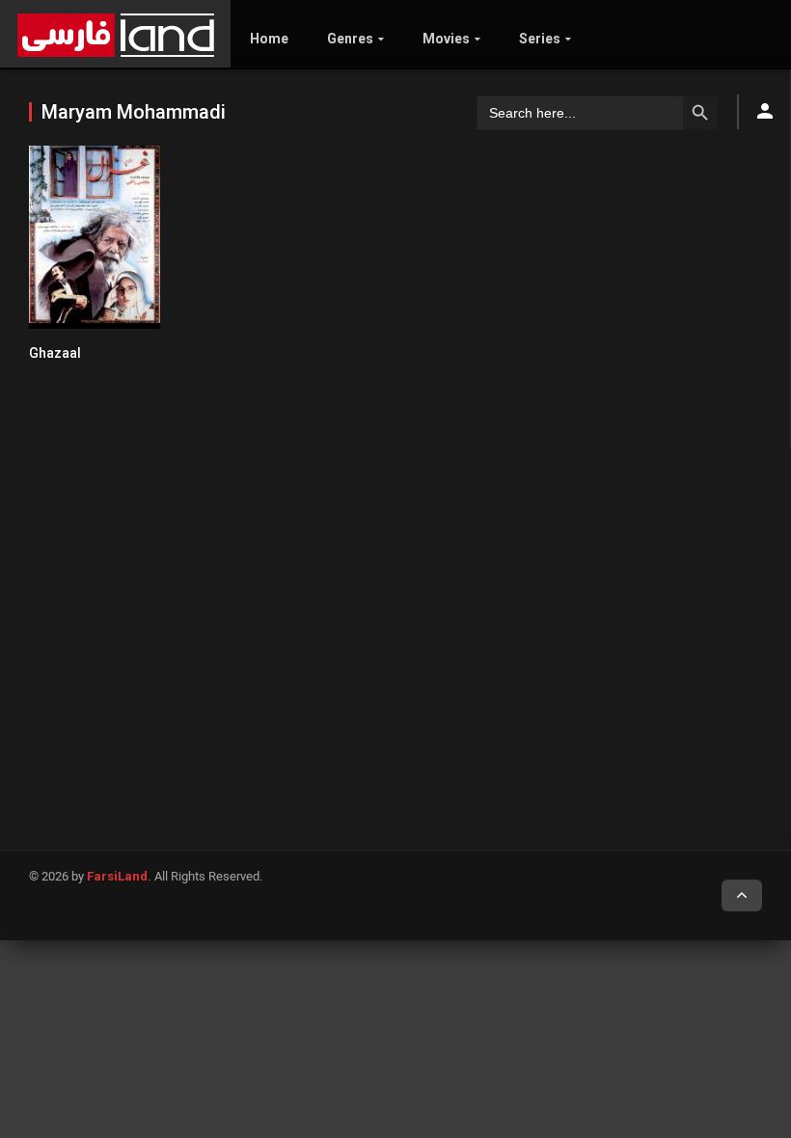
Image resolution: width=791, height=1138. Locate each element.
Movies (446, 38)
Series (539, 38)
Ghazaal (55, 353)
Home (269, 38)
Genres (350, 38)
